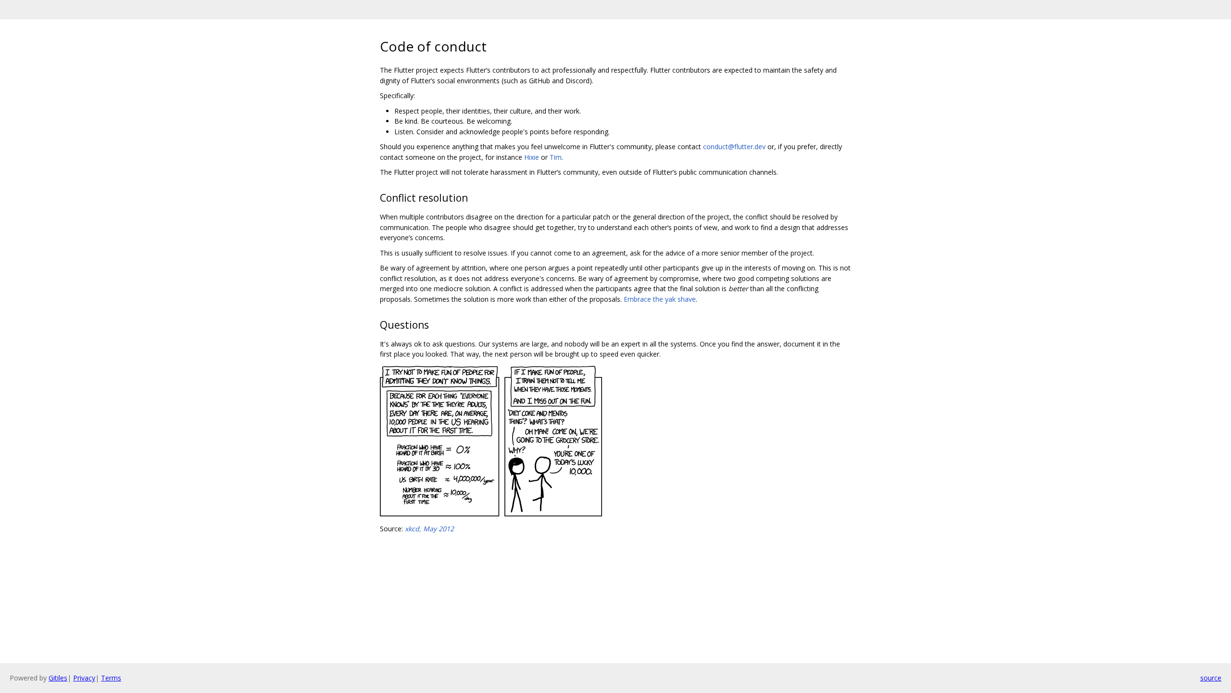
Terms (111, 677)
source (1210, 677)
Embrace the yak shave (660, 299)
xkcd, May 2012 (429, 528)
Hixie (531, 157)
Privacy (84, 677)
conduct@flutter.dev (734, 146)
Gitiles (58, 677)
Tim (556, 157)
